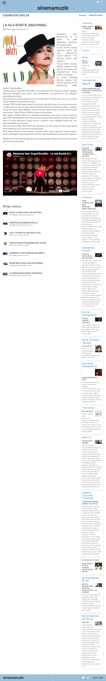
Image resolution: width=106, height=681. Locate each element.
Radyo (85, 57)
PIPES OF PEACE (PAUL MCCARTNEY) (25, 213)
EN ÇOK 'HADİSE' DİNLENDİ (86, 320)
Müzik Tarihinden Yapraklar (90, 341)
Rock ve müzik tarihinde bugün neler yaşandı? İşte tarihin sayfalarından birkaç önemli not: (91, 353)
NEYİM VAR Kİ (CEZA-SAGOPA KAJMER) (26, 263)
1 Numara (87, 23)
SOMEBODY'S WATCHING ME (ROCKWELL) (27, 253)
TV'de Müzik (88, 408)
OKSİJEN (85, 622)
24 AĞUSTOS (87, 346)
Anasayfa (82, 15)
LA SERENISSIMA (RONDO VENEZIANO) (25, 273)
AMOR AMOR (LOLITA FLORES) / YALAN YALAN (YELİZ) (87, 568)
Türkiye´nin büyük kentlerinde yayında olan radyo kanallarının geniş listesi (90, 70)
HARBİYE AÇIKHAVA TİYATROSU (88, 495)
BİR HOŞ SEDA (87, 411)
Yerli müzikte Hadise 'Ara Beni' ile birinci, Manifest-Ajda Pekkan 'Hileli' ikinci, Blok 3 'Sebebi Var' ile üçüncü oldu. (91, 329)
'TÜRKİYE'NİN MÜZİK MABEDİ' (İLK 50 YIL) (90, 503)
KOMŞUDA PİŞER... (91, 560)
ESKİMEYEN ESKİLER (96, 15)
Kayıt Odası (87, 144)
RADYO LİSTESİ (85, 62)
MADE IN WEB (98, 678)
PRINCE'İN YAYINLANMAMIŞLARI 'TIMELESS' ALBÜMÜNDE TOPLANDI (91, 88)
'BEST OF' (87, 437)
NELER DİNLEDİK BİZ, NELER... (90, 617)
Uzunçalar (87, 197)
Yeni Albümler (89, 80)
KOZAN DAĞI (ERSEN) (87, 442)
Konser (85, 50)
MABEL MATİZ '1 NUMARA (87, 28)
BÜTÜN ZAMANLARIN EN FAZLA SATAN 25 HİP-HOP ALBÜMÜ (89, 588)
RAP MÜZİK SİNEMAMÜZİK (89, 365)
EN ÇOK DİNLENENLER (89, 313)
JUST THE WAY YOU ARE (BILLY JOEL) (25, 233)
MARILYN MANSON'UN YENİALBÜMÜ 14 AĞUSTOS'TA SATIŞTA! (88, 152)
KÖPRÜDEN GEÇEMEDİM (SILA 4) (23, 223)
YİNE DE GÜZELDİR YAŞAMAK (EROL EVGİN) (27, 243)
